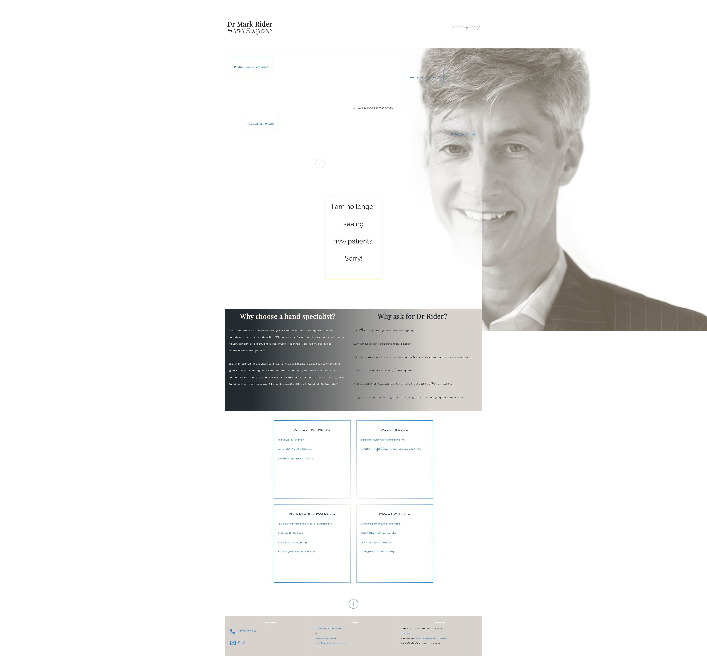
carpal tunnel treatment (382, 439)
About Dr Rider (261, 123)
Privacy (406, 632)
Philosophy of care (251, 66)
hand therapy (290, 532)
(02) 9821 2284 (246, 631)
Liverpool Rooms (423, 76)
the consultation (376, 541)
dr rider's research (295, 448)
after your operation (296, 550)
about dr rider (291, 439)
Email (241, 642)
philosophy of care (295, 457)
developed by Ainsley (432, 637)
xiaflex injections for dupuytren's (391, 448)
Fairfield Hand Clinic (328, 627)
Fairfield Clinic (464, 133)
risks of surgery (292, 541)
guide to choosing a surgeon (305, 523)
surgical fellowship (378, 550)
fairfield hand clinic (378, 532)
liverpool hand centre (381, 523)
